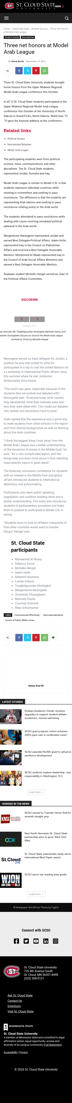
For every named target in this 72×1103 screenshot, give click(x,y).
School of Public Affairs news (19, 620)
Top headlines (28, 37)
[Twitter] (27, 70)
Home (7, 28)
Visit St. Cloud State (20, 1011)
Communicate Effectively (27, 615)
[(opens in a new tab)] (11, 818)
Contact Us (15, 1001)
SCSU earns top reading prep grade (46, 874)
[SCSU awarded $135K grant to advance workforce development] (11, 757)
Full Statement (52, 1044)
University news (21, 28)
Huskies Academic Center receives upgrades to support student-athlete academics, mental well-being (45, 714)
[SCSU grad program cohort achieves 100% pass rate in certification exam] (11, 737)
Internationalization (53, 615)
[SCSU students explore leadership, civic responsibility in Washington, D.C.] (11, 778)
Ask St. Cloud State (20, 995)
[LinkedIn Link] (45, 942)
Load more (35, 792)
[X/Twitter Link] (26, 942)
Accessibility (11, 1052)
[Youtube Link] (36, 942)
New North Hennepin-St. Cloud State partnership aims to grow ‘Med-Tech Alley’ (46, 837)
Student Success (39, 28)
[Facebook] (19, 70)
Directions (14, 1006)
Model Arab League (18, 150)
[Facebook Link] (16, 942)
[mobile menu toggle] (59, 6)
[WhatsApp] (44, 70)
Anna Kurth (17, 61)
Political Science (16, 138)
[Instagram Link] (55, 942)
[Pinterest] (36, 70)
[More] (53, 637)
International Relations (19, 144)
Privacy (23, 1052)
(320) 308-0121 (34, 978)
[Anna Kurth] (6, 61)
